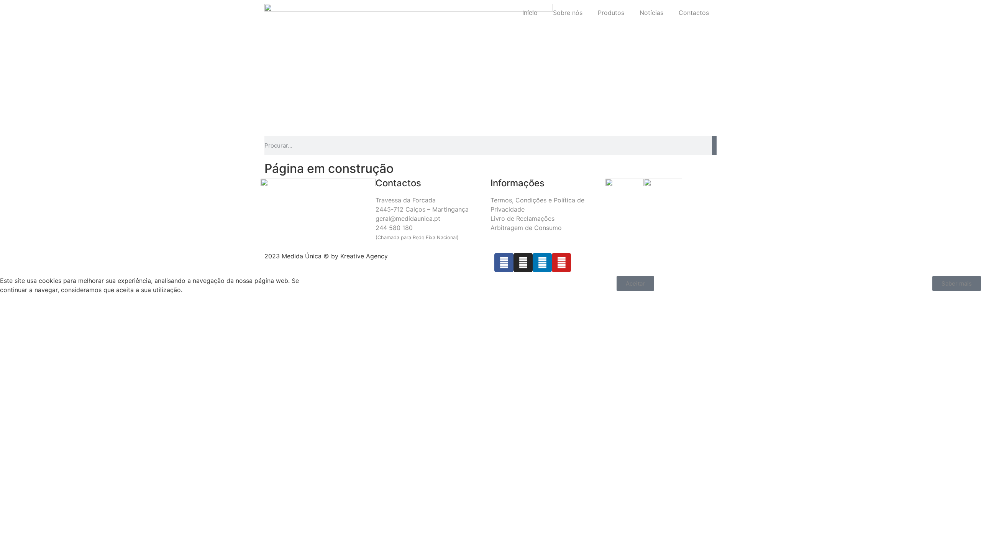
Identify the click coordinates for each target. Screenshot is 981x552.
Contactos (694, 12)
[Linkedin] (542, 262)
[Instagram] (523, 262)
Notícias (651, 12)
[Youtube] (561, 262)
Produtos (611, 12)
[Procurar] (714, 145)
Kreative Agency (364, 256)
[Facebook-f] (503, 262)
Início (530, 12)
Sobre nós (567, 12)
